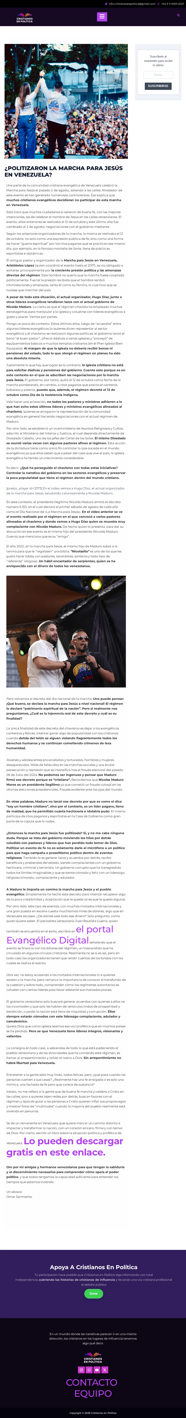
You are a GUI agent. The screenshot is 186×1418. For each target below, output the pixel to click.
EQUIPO (93, 1393)
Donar (94, 1293)
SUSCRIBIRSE (158, 86)
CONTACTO (91, 1382)
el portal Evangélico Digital (60, 934)
